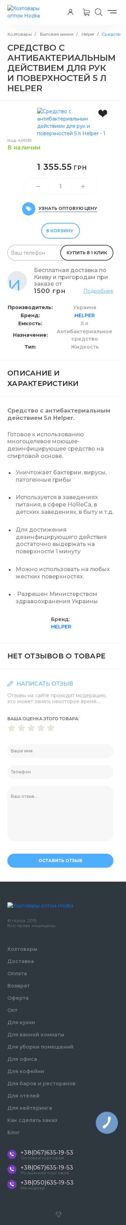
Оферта (18, 998)
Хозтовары (19, 34)
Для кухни (21, 1022)
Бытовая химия (56, 34)
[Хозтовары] (26, 12)
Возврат (18, 986)
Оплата (17, 973)
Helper (87, 34)
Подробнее (98, 291)
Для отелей (23, 1096)
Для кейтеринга (29, 1108)
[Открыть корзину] (86, 12)
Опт (12, 1010)
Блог (13, 1132)
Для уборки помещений (40, 1047)
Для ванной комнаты (35, 1034)
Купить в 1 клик (86, 252)
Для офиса (22, 1059)
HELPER (85, 315)
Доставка (20, 961)
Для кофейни (25, 1071)
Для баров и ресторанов (41, 1083)
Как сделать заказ (32, 1120)
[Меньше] (38, 186)
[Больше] (83, 186)
